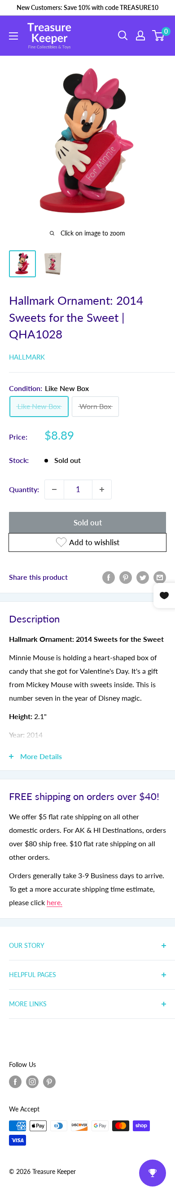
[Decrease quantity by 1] (54, 489)
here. (54, 902)
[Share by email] (159, 577)
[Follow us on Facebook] (15, 1081)
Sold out (88, 522)
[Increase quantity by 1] (101, 489)
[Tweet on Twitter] (142, 577)
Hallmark (27, 357)
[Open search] (123, 35)
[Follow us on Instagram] (32, 1081)
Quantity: (24, 489)
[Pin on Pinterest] (125, 577)
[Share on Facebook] (108, 577)
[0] (158, 35)
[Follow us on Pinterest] (49, 1081)
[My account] (140, 35)
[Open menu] (13, 36)
